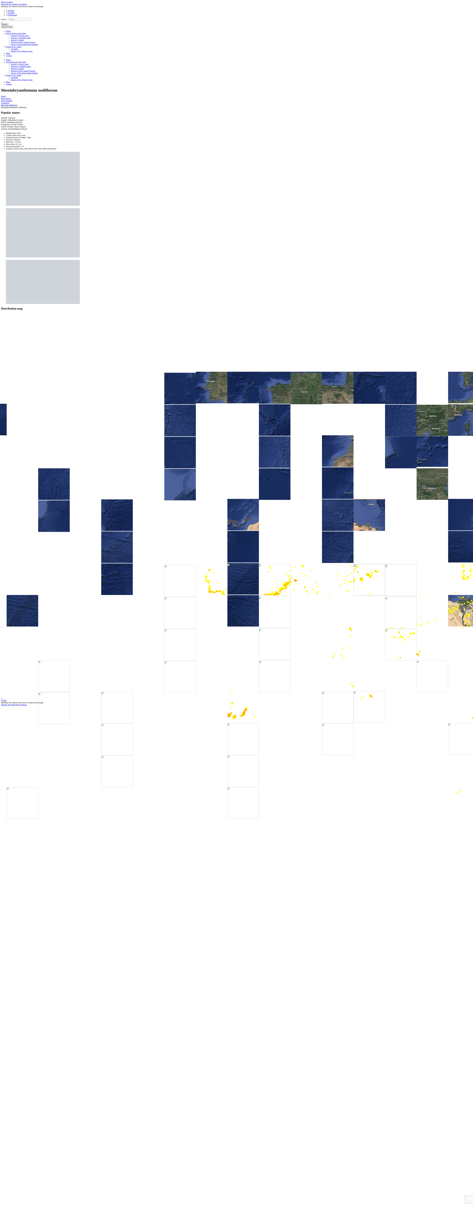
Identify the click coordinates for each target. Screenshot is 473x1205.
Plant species (6, 98)
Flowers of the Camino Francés (23, 42)
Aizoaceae (5, 103)
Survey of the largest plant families (24, 44)
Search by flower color (20, 36)
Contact (9, 56)
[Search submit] (2, 22)
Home (8, 31)
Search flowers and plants (16, 33)
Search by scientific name (21, 38)
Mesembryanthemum (9, 105)
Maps (8, 53)
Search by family (17, 40)
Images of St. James (13, 47)
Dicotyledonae (6, 101)
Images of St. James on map (22, 51)
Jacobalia (14, 49)
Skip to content (7, 2)
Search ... (4, 19)
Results (4, 24)
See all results (7, 27)
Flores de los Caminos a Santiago (14, 4)
